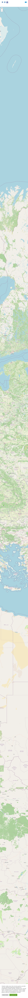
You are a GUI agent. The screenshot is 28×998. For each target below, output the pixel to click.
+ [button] (1, 8)
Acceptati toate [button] (13, 994)
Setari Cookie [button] (5, 994)
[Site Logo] (4, 2)
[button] (26, 2)
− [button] (1, 11)
